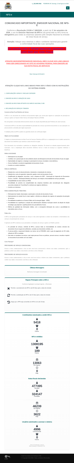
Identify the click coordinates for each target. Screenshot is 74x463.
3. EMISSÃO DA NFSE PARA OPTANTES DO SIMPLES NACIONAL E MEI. (25, 103)
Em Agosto (37, 365)
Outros (37, 331)
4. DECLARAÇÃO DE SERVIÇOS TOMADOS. (17, 108)
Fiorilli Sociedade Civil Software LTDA (31, 456)
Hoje (37, 373)
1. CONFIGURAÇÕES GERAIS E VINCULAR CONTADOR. (20, 93)
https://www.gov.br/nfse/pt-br (37, 74)
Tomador (36, 388)
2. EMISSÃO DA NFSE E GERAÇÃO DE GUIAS (17, 98)
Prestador (37, 396)
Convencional (37, 431)
